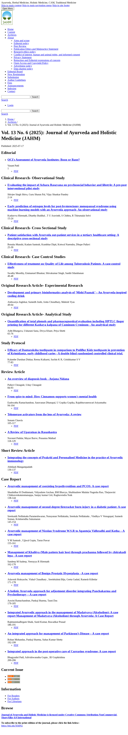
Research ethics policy (25, 51)
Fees (9, 83)
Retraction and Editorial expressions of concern (37, 60)
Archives (11, 35)
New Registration (16, 74)
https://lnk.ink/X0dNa (12, 725)
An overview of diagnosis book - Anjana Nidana (38, 378)
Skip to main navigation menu (37, 5)
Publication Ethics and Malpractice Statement (36, 49)
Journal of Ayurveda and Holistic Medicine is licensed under (33, 714)
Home (10, 29)
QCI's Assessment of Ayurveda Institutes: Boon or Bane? (43, 159)
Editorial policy (21, 43)
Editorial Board (15, 71)
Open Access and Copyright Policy (31, 63)
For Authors (13, 698)
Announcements (15, 85)
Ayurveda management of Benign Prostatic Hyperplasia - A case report (52, 573)
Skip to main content (11, 5)
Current (11, 32)
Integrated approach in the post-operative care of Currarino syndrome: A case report (61, 651)
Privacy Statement (23, 57)
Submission (13, 77)
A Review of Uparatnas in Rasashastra (32, 432)
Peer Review (20, 46)
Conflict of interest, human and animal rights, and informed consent (47, 54)
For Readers (13, 695)
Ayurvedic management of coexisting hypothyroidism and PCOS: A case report (58, 486)
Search (35, 97)
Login (10, 105)
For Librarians (14, 701)
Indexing (11, 88)
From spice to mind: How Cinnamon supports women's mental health (52, 396)
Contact (11, 91)
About (10, 37)
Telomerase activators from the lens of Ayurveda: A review (44, 414)
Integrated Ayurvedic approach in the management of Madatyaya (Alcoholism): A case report (62, 614)
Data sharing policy (23, 68)
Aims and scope (22, 40)
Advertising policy (23, 66)
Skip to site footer (61, 5)
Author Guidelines (16, 80)
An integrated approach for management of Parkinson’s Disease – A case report (58, 633)
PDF (16, 171)
